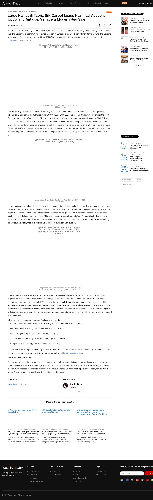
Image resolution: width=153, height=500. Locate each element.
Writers (75, 475)
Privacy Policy (100, 471)
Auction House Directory (98, 3)
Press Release (76, 3)
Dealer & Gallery (55, 475)
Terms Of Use (101, 475)
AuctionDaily (76, 384)
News (61, 3)
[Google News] (121, 480)
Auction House (55, 471)
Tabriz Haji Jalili (127, 180)
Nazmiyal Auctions (18, 41)
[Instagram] (137, 480)
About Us (76, 471)
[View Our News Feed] (124, 4)
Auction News (32, 475)
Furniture (138, 180)
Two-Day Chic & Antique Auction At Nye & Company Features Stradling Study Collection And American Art (23, 434)
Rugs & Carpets (126, 184)
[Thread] (142, 480)
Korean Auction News (35, 481)
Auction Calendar (45, 3)
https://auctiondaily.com (17, 384)
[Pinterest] (147, 480)
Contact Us (77, 481)
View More (137, 65)
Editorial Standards (80, 478)
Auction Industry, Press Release (22, 12)
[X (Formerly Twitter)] (132, 480)
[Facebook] (127, 480)
